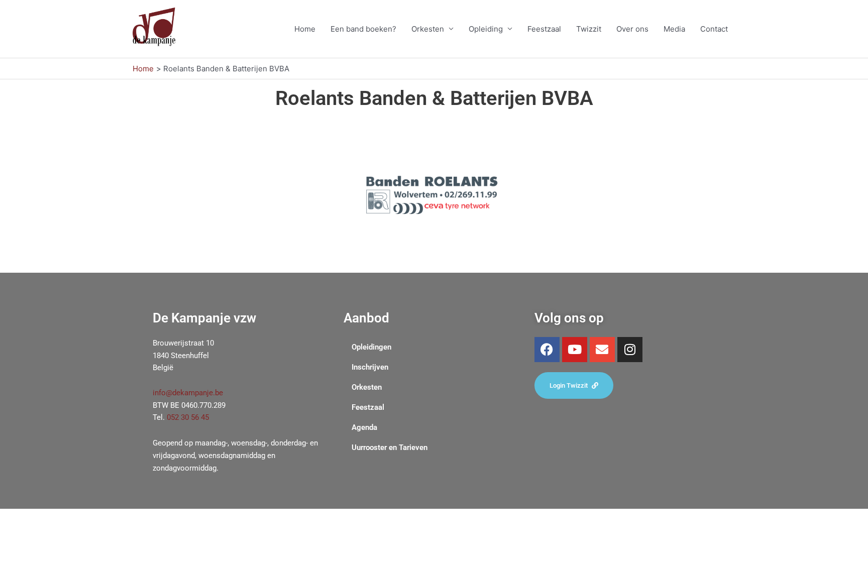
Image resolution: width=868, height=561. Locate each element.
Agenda (364, 427)
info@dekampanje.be (188, 392)
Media (674, 29)
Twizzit (588, 29)
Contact (714, 29)
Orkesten (427, 29)
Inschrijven (370, 367)
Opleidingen (371, 347)
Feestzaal (544, 29)
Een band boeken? (363, 29)
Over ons (632, 29)
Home (304, 29)
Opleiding (486, 29)
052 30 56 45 (188, 417)
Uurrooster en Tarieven (389, 447)
